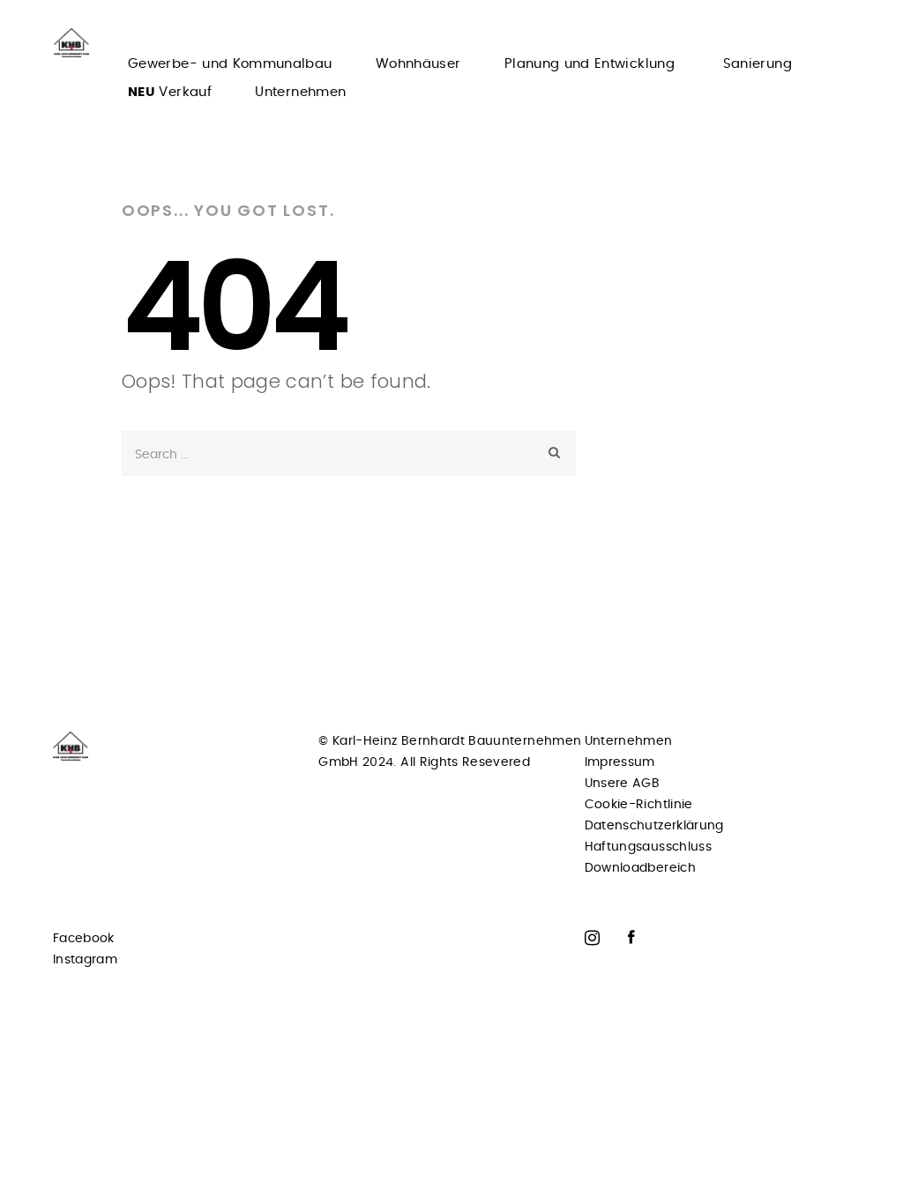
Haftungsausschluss (648, 847)
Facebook (84, 939)
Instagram (85, 960)
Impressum (620, 762)
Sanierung (757, 64)
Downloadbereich (640, 868)
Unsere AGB (622, 783)
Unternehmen (300, 92)
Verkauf (170, 92)
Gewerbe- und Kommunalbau (230, 64)
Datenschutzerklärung (654, 826)
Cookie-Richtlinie (639, 805)
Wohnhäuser (418, 64)
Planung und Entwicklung (591, 64)
